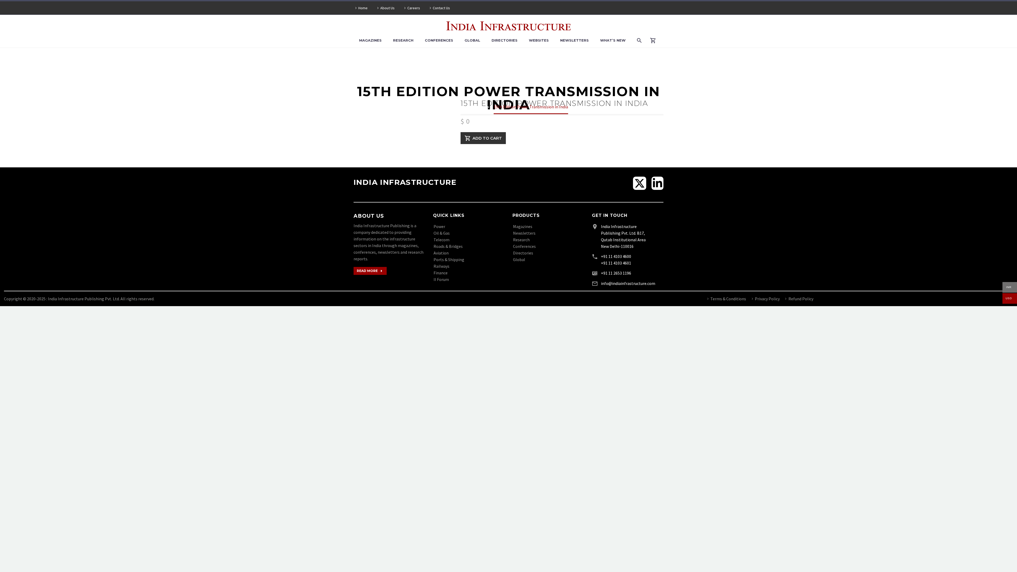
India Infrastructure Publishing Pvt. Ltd (83, 298)
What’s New (613, 40)
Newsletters (574, 40)
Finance (441, 272)
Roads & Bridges (448, 246)
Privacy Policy (767, 298)
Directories (505, 40)
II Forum (441, 279)
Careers (413, 8)
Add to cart (487, 138)
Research (403, 40)
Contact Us (441, 8)
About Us (387, 8)
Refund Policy (800, 298)
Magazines (370, 40)
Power (439, 226)
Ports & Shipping (449, 259)
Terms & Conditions (728, 298)
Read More (370, 271)
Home (363, 8)
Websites (539, 40)
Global (472, 40)
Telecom (441, 239)
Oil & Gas (442, 233)
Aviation (441, 253)
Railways (441, 266)
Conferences (439, 40)
